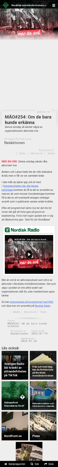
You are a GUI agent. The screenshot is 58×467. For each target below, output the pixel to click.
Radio (22, 153)
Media (51, 153)
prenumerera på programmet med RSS (31, 301)
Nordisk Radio (42, 305)
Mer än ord (36, 153)
